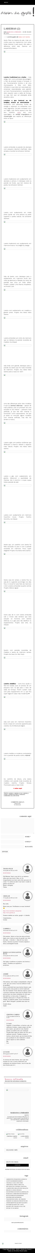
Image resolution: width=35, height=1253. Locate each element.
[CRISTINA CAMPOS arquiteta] (11, 1134)
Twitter (27, 2)
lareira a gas (18, 793)
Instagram (18, 2)
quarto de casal (18, 1204)
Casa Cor (15, 1183)
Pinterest (23, 2)
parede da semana (12, 1201)
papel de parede (20, 1199)
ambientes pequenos (13, 1179)
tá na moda (15, 1208)
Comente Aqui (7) (17, 802)
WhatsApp (30, 2)
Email (20, 799)
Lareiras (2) (12, 28)
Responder (7, 873)
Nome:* (27, 836)
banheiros (14, 1181)
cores (15, 1184)
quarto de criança (13, 1206)
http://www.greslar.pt (9, 912)
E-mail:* (28, 841)
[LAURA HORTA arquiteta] (23, 1134)
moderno (20, 1195)
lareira (10, 793)
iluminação (24, 1192)
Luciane (6, 1052)
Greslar (6, 896)
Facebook (10, 799)
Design (19, 1190)
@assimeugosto (19, 1222)
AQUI (19, 112)
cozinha (17, 1186)
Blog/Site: (29, 846)
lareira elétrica (13, 794)
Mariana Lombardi (13, 1193)
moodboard (10, 1197)
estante (17, 1192)
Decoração (16, 1188)
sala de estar (14, 795)
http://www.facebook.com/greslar (12, 911)
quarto (19, 1202)
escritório (10, 1192)
